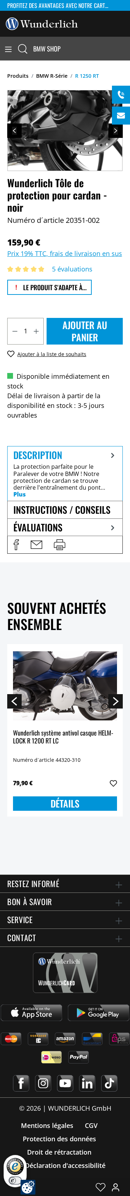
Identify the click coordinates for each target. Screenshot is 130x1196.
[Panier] (126, 49)
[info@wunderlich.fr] (121, 116)
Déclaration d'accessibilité (65, 1165)
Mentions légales (47, 1125)
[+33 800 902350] (121, 95)
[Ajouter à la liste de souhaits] (113, 783)
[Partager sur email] (36, 544)
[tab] (65, 473)
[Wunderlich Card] (65, 973)
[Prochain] (115, 130)
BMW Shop (47, 48)
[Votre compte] (115, 1187)
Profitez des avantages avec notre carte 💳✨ (61, 5)
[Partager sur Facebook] (16, 544)
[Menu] (8, 49)
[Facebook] (21, 1083)
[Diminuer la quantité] (14, 331)
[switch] (15, 1180)
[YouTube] (65, 1083)
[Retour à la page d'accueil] (42, 23)
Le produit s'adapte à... (54, 287)
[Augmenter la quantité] (36, 331)
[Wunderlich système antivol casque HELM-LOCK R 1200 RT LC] (65, 686)
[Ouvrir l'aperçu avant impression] (59, 544)
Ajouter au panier (84, 331)
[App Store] (31, 1012)
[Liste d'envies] (100, 1187)
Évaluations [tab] (37, 527)
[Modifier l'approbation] (28, 1187)
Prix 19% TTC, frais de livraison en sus (64, 253)
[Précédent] (14, 130)
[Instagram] (43, 1083)
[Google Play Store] (98, 1012)
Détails (65, 803)
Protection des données (59, 1138)
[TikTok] (109, 1083)
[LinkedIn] (87, 1083)
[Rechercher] (22, 49)
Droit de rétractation (59, 1152)
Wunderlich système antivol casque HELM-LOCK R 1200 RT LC (63, 737)
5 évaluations (72, 269)
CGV (91, 1125)
